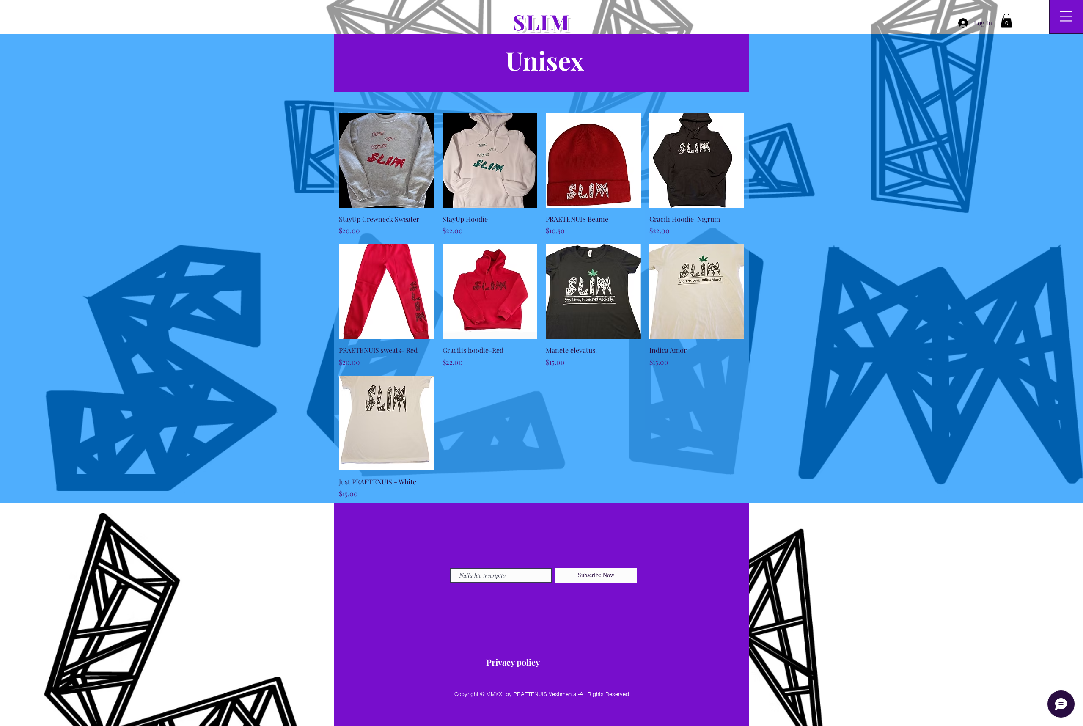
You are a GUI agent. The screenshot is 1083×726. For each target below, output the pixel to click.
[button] (1006, 21)
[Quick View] (386, 160)
